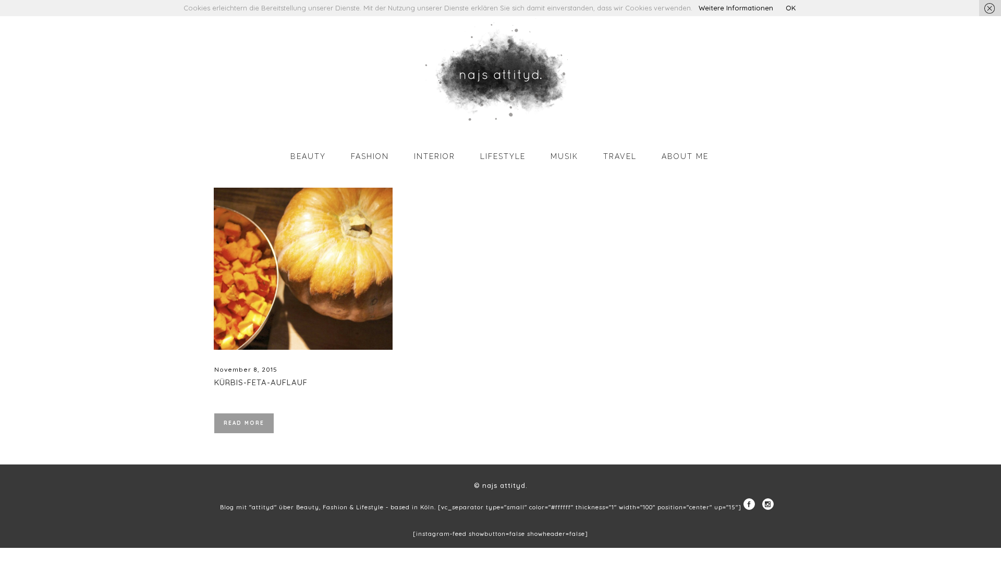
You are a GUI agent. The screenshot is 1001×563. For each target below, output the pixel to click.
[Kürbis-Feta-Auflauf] (303, 269)
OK (791, 8)
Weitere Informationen (736, 8)
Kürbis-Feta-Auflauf (261, 382)
